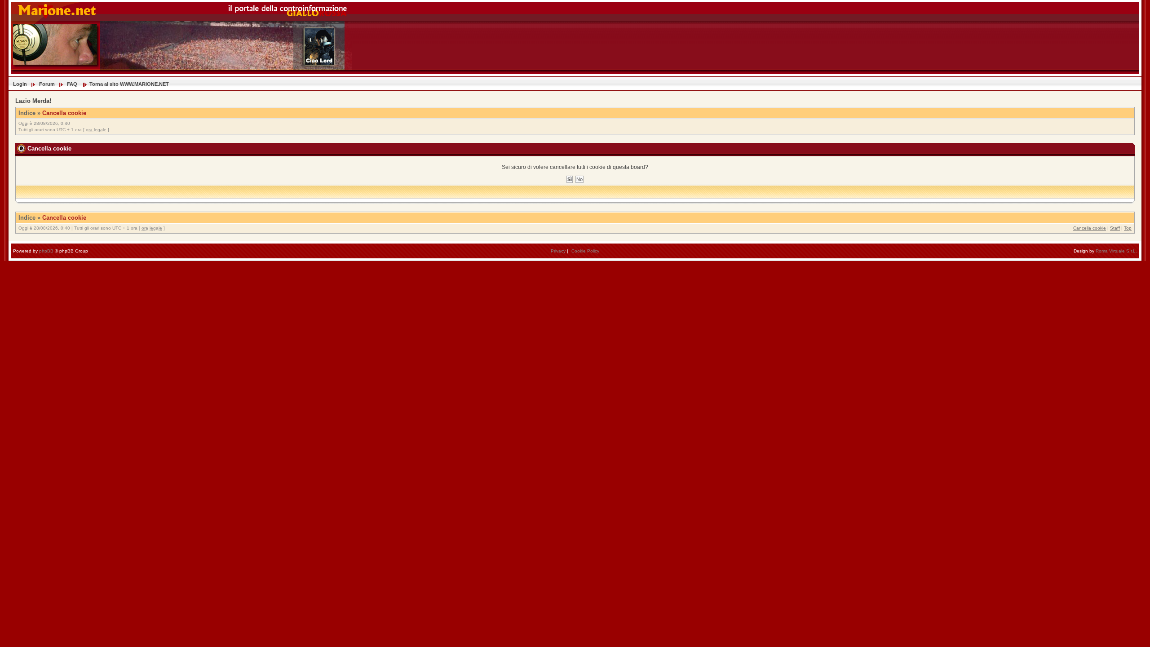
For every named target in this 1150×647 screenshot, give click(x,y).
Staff (1115, 228)
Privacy (558, 250)
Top (1128, 228)
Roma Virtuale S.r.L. (1116, 250)
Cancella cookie (64, 113)
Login (20, 84)
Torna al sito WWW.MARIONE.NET (129, 84)
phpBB (46, 250)
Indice (26, 113)
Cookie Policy (585, 250)
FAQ (72, 84)
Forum (47, 84)
